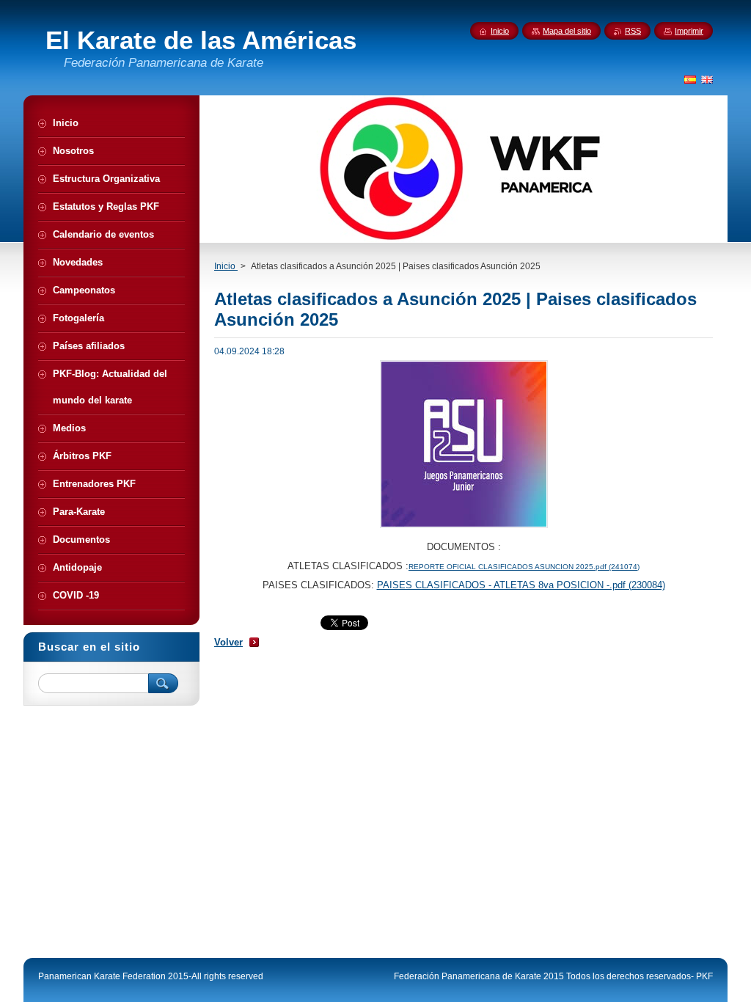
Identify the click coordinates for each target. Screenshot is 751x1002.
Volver (228, 642)
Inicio (226, 266)
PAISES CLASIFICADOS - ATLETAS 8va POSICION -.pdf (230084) (521, 584)
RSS (633, 30)
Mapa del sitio (567, 30)
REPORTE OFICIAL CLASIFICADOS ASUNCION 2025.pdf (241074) (524, 567)
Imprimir (689, 30)
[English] (707, 79)
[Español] (690, 79)
